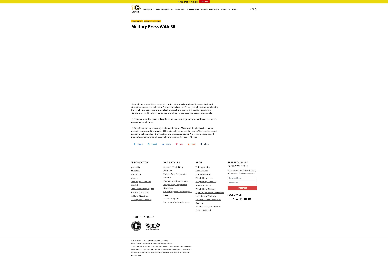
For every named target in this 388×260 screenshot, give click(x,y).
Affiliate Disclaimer (140, 196)
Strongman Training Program (176, 202)
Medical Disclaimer (140, 192)
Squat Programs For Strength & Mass (177, 193)
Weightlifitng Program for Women (175, 176)
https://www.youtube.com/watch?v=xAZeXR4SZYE (147, 33)
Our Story (135, 171)
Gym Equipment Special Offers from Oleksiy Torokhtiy (210, 194)
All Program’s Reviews (141, 200)
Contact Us (136, 174)
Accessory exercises (152, 21)
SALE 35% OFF (148, 9)
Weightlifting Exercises (206, 182)
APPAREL (204, 9)
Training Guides (203, 167)
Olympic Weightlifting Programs (173, 169)
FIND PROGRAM (193, 9)
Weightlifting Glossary (206, 189)
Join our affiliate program (142, 189)
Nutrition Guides (203, 174)
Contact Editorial (203, 210)
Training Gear (202, 171)
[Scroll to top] (383, 252)
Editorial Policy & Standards (208, 206)
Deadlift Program (171, 198)
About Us (135, 167)
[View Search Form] (256, 9)
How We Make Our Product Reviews (208, 201)
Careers (134, 178)
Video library (137, 21)
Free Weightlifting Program (175, 181)
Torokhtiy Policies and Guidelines (141, 183)
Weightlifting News (204, 178)
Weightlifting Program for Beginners (175, 186)
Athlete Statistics (203, 185)
